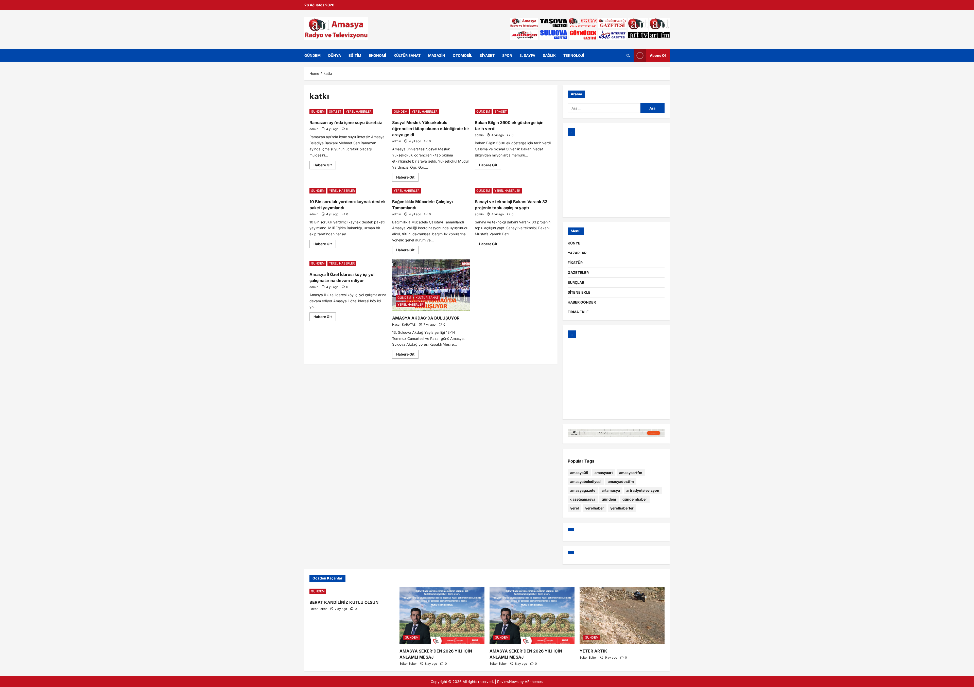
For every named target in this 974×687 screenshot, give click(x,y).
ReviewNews (507, 681)
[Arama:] (604, 108)
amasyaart (604, 472)
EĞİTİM (355, 55)
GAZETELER (578, 272)
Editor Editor (318, 609)
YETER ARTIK (593, 651)
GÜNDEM (312, 55)
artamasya (611, 490)
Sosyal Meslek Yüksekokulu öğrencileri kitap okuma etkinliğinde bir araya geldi (430, 128)
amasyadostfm (621, 481)
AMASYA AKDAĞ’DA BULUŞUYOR (426, 318)
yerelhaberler (622, 508)
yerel (574, 508)
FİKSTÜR (575, 262)
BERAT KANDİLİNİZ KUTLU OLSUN (343, 602)
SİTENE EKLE (579, 292)
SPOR (507, 55)
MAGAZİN (436, 55)
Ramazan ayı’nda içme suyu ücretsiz (345, 122)
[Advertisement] (616, 176)
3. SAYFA (527, 55)
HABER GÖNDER (582, 302)
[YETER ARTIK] (622, 615)
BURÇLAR (576, 282)
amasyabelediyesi (585, 481)
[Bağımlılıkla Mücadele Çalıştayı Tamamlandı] (431, 191)
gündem (609, 499)
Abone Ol (658, 55)
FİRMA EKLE (578, 312)
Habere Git (325, 164)
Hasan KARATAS (404, 324)
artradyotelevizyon (642, 490)
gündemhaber (634, 499)
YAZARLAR (577, 253)
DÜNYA (334, 55)
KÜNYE (574, 243)
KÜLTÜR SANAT (407, 55)
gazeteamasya (582, 499)
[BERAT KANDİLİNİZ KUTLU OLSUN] (351, 591)
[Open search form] (628, 55)
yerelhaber (594, 508)
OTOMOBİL (462, 55)
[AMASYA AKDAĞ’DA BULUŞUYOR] (431, 285)
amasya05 (579, 472)
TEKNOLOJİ (573, 55)
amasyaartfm (630, 472)
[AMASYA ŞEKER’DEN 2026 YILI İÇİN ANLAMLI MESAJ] (441, 615)
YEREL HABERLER (359, 111)
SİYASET (487, 55)
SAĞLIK (549, 55)
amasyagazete (582, 490)
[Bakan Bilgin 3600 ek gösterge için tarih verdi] (513, 112)
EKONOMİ (377, 55)
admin (313, 129)
